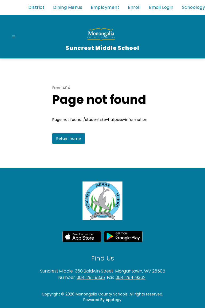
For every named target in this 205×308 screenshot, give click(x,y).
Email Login (161, 7)
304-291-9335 (91, 277)
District (36, 7)
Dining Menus (67, 7)
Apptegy (113, 299)
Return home (68, 138)
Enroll (134, 7)
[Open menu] (14, 37)
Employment (105, 7)
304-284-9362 (130, 277)
